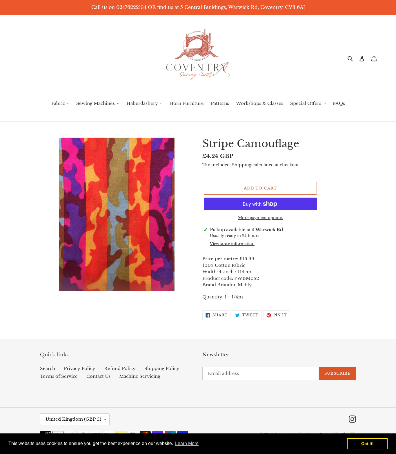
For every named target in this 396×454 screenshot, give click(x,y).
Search (47, 368)
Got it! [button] (367, 443)
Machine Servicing (139, 376)
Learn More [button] (187, 443)
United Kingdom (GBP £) (73, 419)
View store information (232, 243)
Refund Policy (120, 368)
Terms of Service (59, 376)
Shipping (241, 164)
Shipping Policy (161, 368)
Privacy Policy (79, 368)
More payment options (260, 217)
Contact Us (98, 376)
